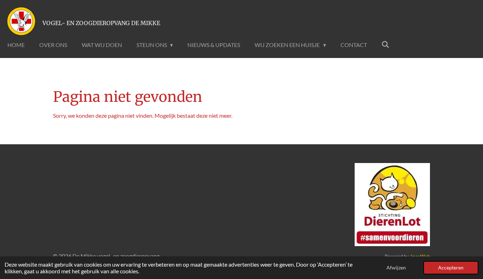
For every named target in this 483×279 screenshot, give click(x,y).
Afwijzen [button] (396, 268)
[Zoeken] (385, 44)
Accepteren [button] (451, 268)
